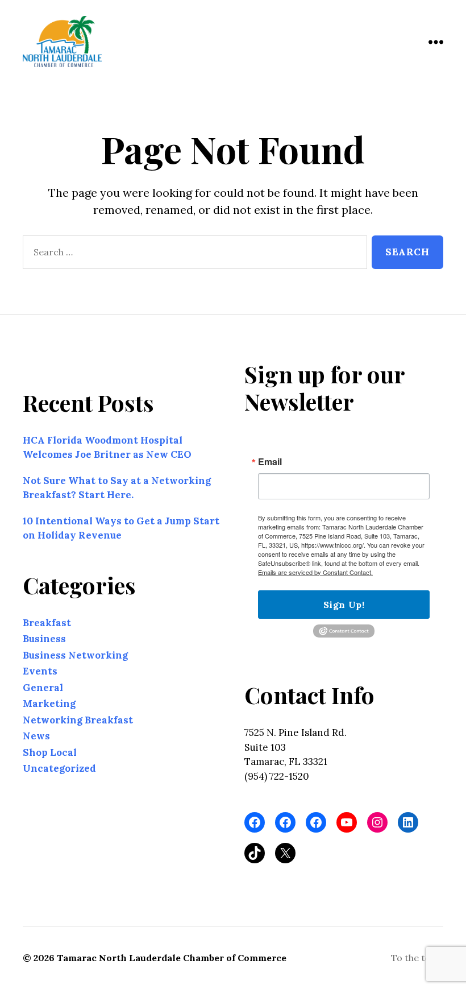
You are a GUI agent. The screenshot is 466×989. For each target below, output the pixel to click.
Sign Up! (343, 604)
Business (44, 638)
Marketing (49, 703)
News (36, 736)
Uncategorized (59, 768)
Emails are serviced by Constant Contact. (315, 572)
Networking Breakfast (78, 720)
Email (270, 461)
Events (40, 671)
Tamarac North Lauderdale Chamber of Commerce (171, 957)
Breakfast (47, 622)
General (43, 687)
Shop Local (50, 752)
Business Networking (75, 655)
